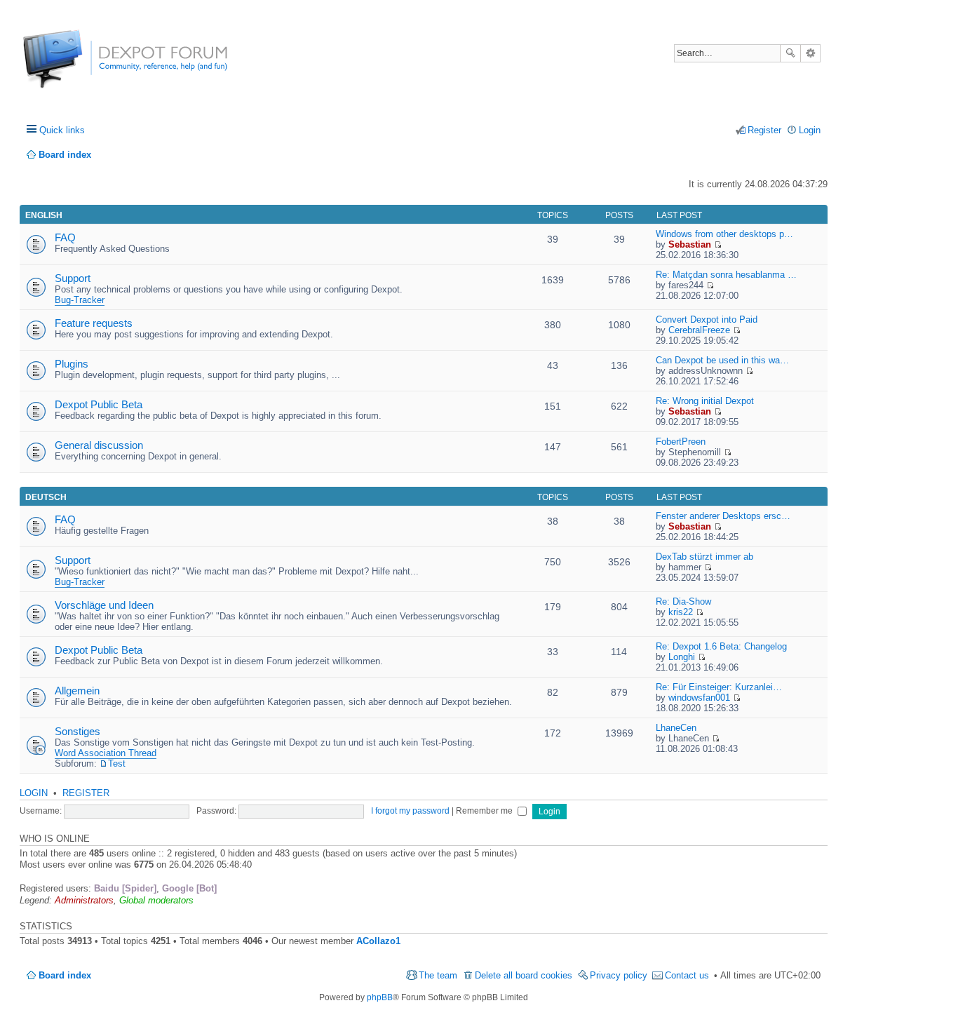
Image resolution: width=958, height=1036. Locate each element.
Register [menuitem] (764, 130)
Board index (65, 975)
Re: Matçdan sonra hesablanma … (726, 274)
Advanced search (810, 53)
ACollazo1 (378, 941)
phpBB (380, 997)
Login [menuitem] (810, 130)
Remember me (485, 811)
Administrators (84, 900)
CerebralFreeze (699, 330)
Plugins (71, 364)
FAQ (65, 237)
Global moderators (156, 900)
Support (72, 278)
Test (117, 763)
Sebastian (689, 244)
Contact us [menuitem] (687, 975)
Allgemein (77, 691)
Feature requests (94, 323)
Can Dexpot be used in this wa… (722, 360)
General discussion (99, 445)
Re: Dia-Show (683, 601)
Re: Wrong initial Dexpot (705, 401)
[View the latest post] (718, 244)
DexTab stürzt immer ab (704, 556)
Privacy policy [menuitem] (618, 975)
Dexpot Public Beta (98, 404)
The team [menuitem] (438, 975)
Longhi (681, 657)
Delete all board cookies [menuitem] (523, 975)
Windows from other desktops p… (724, 234)
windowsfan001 (699, 697)
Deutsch (46, 497)
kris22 (680, 612)
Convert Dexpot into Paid (706, 319)
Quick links (62, 130)
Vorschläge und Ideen (104, 605)
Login (34, 793)
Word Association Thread (105, 753)
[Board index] (75, 66)
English (43, 215)
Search (790, 53)
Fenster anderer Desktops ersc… (723, 516)
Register (85, 793)
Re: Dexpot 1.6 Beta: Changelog (721, 646)
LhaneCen (676, 727)
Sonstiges (77, 731)
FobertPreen (681, 441)
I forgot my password (410, 811)
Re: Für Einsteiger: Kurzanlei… (719, 687)
